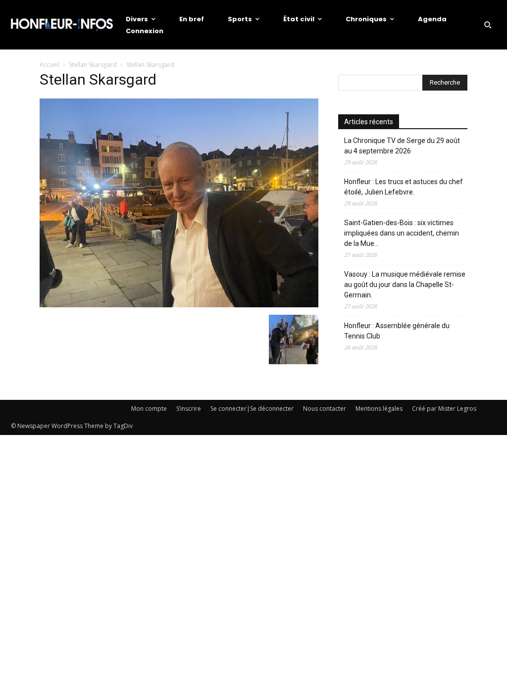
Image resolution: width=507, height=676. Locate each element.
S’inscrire (188, 408)
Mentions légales (379, 408)
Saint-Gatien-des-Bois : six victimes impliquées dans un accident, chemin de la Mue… (401, 233)
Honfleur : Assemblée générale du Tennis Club (397, 331)
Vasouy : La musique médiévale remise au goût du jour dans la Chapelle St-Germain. (404, 284)
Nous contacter (324, 408)
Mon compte (149, 408)
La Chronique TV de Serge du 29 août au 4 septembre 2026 (402, 146)
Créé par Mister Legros (444, 408)
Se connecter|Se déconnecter (252, 408)
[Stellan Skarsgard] (179, 304)
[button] (487, 24)
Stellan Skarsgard (93, 64)
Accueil (49, 64)
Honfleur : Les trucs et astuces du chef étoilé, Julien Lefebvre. (403, 187)
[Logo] (62, 24)
